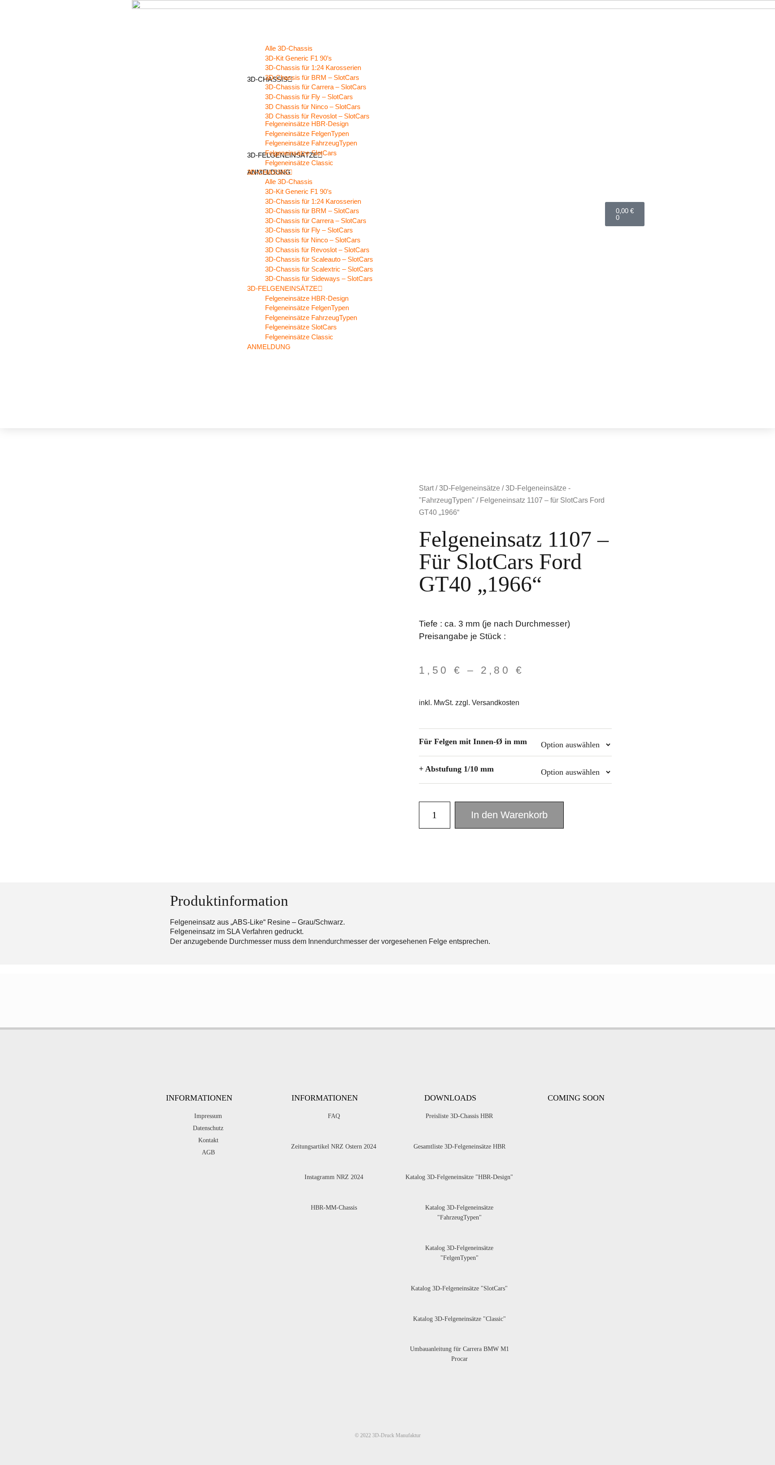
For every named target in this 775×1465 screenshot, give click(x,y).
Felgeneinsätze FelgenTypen (307, 133)
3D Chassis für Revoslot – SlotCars (317, 250)
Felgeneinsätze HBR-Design (306, 123)
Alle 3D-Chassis (289, 48)
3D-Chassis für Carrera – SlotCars (315, 87)
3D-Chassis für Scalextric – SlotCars (319, 269)
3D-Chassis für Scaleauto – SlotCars (319, 259)
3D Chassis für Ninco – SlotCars (313, 106)
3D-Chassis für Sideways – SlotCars (319, 278)
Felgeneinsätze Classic (299, 163)
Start (426, 488)
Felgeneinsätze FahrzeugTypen (311, 143)
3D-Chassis (267, 172)
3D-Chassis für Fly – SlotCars (309, 97)
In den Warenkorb (509, 814)
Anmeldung (269, 347)
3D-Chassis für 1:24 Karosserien (313, 67)
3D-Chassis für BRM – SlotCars (312, 77)
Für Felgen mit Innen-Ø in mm (473, 741)
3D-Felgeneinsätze (282, 288)
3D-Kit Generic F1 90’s (298, 58)
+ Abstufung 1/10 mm (456, 768)
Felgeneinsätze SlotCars (301, 153)
